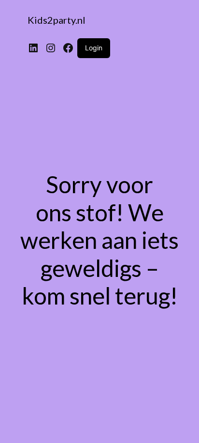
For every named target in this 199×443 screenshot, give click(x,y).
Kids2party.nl (56, 20)
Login (93, 48)
